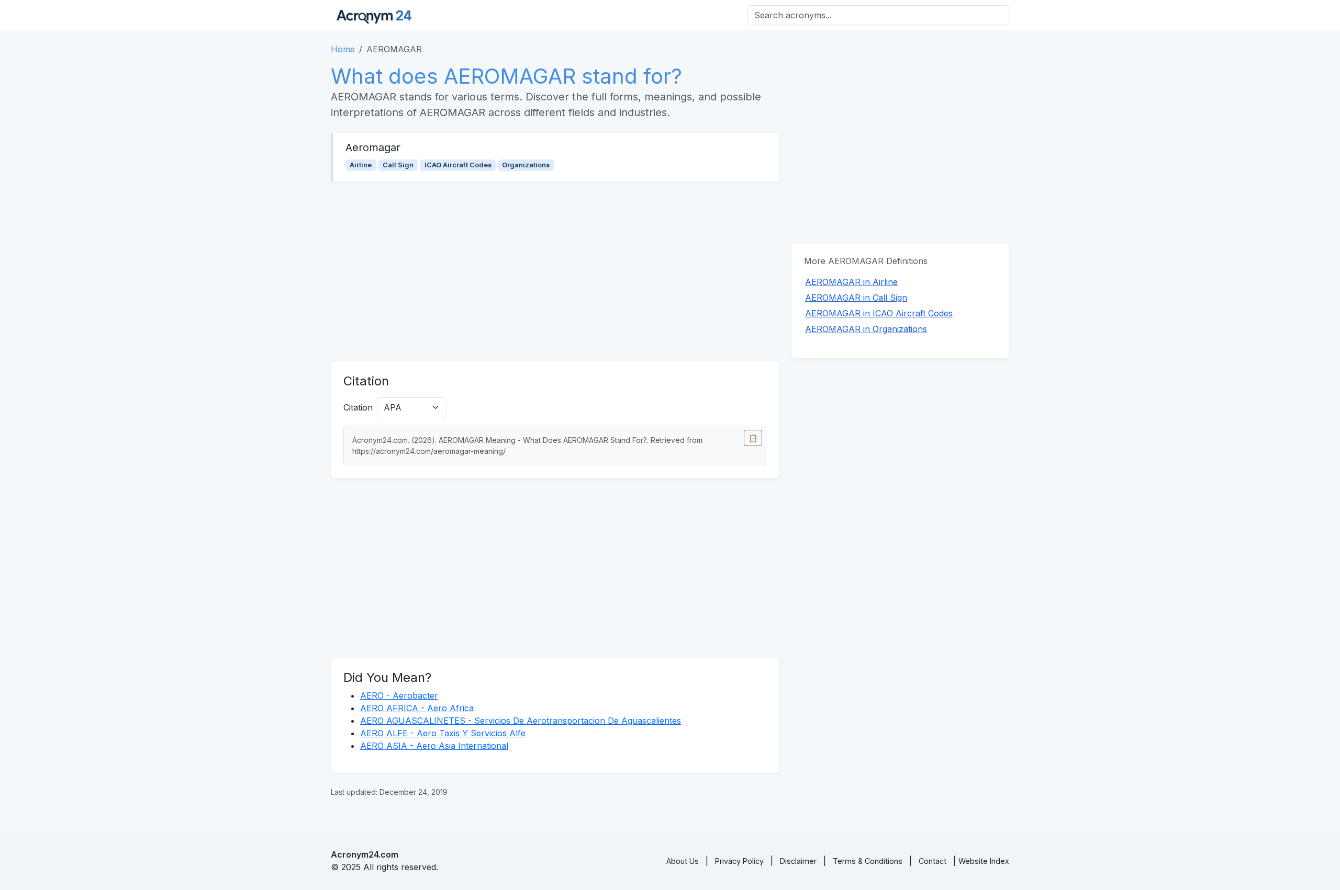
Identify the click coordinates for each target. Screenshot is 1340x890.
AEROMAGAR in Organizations (866, 329)
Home (343, 49)
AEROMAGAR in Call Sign (856, 297)
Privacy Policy (739, 861)
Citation (358, 407)
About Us (682, 861)
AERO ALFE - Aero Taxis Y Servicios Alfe (443, 733)
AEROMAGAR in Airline (851, 282)
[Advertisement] (555, 271)
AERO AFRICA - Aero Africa (417, 708)
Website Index (983, 861)
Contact (932, 861)
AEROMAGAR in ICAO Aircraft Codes (879, 313)
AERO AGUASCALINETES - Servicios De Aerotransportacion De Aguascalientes (520, 720)
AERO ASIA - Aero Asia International (434, 745)
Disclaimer (798, 861)
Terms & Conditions (867, 861)
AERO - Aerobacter (399, 695)
